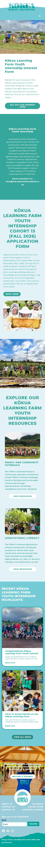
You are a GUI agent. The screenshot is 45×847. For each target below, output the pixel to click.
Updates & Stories (32, 810)
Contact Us (8, 807)
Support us (8, 810)
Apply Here (11, 294)
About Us (7, 804)
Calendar (37, 804)
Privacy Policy (7, 839)
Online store (35, 807)
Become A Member (22, 777)
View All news (22, 737)
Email (4, 820)
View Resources (22, 496)
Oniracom (8, 842)
